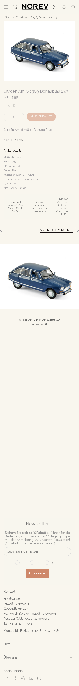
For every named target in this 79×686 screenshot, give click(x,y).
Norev (18, 140)
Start (8, 17)
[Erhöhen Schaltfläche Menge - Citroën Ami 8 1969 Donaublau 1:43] (20, 117)
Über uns (10, 657)
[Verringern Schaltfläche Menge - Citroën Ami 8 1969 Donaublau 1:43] (8, 117)
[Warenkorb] (72, 7)
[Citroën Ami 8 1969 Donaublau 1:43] (39, 276)
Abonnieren (37, 573)
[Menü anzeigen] (5, 7)
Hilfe (7, 644)
